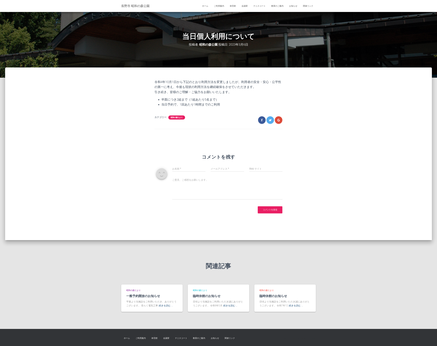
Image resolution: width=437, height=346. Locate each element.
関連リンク (308, 6)
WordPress (310, 338)
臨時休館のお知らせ (207, 296)
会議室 (245, 6)
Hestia (285, 338)
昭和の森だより (177, 117)
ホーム (205, 6)
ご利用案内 (219, 6)
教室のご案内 (277, 6)
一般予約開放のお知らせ (143, 296)
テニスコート (259, 6)
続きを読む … (166, 305)
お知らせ (293, 6)
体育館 (233, 6)
